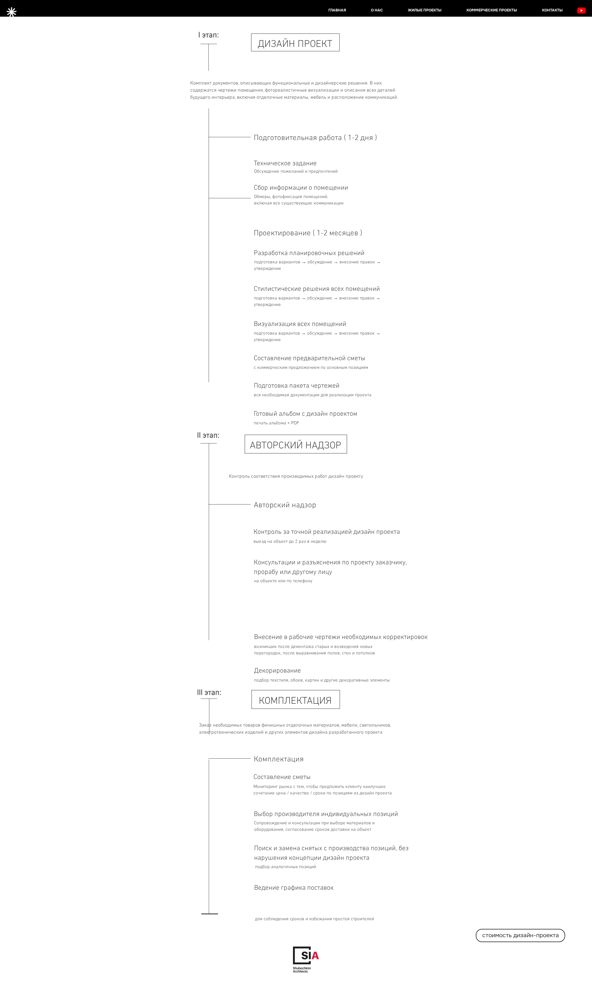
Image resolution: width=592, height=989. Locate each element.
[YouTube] (581, 10)
